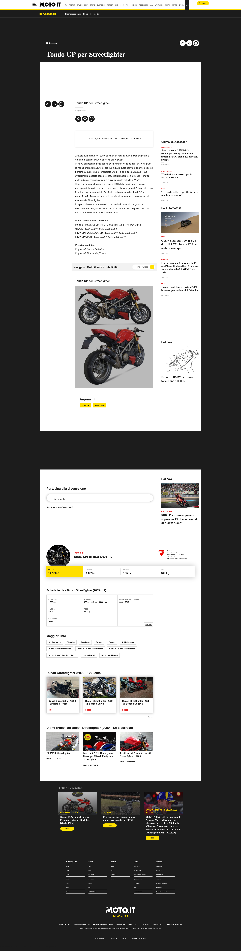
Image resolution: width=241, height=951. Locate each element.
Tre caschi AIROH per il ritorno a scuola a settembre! (179, 193)
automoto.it (100, 938)
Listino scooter (137, 870)
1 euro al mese (142, 267)
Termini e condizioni (81, 924)
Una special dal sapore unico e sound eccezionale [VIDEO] (119, 818)
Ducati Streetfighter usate (59, 648)
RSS (136, 924)
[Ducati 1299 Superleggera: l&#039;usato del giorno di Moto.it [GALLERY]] (77, 803)
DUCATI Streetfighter (58, 753)
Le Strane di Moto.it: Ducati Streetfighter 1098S (135, 754)
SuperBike (91, 874)
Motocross (91, 879)
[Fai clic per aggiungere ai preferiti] (189, 43)
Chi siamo (145, 924)
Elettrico (68, 874)
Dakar (90, 883)
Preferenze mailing (174, 924)
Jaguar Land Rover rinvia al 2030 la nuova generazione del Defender (179, 288)
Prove (48, 759)
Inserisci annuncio (73, 13)
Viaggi (67, 883)
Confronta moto (138, 892)
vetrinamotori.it (139, 938)
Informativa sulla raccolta (11, 946)
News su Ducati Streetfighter (90, 648)
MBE (112, 870)
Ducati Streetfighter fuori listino (62, 655)
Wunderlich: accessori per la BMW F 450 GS (176, 176)
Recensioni (136, 883)
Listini (136, 861)
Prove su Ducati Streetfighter (122, 648)
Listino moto (137, 866)
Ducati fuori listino (109, 655)
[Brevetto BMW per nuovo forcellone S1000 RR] (180, 359)
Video (67, 887)
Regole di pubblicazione (103, 924)
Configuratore (54, 642)
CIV (89, 887)
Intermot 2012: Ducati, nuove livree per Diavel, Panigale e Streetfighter (99, 756)
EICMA (113, 866)
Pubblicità (120, 924)
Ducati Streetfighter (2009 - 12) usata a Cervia (99, 702)
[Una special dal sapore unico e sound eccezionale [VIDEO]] (120, 803)
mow (124, 938)
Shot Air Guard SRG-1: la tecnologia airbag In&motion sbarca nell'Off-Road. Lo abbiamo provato (179, 155)
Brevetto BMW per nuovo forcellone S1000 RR (177, 379)
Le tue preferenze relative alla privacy (39, 946)
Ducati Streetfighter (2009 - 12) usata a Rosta (62, 702)
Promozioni (159, 887)
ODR (130, 924)
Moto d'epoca (159, 874)
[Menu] (34, 4)
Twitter (99, 642)
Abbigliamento (128, 642)
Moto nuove (159, 866)
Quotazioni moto (138, 879)
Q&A (135, 887)
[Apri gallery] (114, 337)
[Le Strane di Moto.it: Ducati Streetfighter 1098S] (136, 741)
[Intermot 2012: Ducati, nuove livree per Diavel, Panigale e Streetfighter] (99, 741)
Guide (67, 879)
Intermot (113, 879)
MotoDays (113, 874)
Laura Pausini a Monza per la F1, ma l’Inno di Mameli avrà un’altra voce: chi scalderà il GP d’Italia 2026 (180, 267)
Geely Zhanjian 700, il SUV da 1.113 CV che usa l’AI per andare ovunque (179, 244)
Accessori (53, 43)
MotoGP (90, 870)
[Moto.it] (50, 5)
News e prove (71, 861)
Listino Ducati (89, 655)
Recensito (94, 13)
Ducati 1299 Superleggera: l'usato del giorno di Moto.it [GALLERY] (75, 820)
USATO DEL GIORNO (69, 812)
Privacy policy (64, 924)
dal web (107, 812)
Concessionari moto (161, 883)
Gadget (112, 642)
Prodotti (85, 405)
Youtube (71, 642)
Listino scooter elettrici (139, 874)
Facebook (85, 642)
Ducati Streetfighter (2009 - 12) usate (73, 672)
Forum (67, 892)
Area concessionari (202, 7)
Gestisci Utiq (158, 924)
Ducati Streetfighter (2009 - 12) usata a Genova (136, 702)
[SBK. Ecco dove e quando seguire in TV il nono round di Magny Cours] (180, 495)
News (85, 13)
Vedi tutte (150, 717)
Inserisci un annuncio (161, 892)
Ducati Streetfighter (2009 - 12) (93, 557)
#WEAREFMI (92, 892)
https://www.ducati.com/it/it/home (177, 559)
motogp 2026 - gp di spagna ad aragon (161, 811)
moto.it (114, 938)
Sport (90, 861)
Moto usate (159, 870)
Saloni (113, 861)
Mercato (159, 861)
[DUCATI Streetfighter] (62, 741)
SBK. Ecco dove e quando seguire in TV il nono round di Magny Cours (179, 518)
